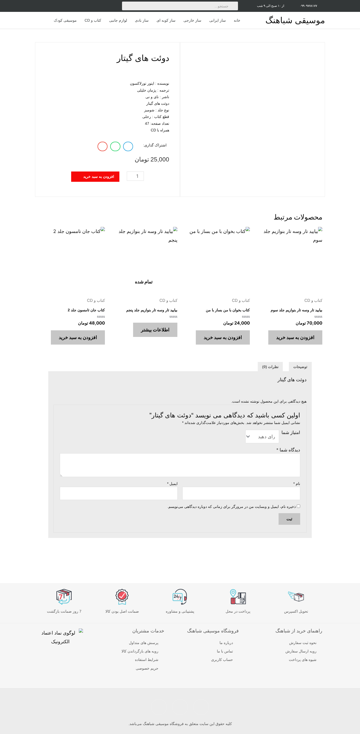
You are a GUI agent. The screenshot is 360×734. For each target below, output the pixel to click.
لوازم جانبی (118, 20)
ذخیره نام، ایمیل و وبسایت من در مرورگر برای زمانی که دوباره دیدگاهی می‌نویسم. (231, 506)
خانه (237, 20)
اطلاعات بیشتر (155, 329)
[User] (67, 6)
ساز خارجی (192, 20)
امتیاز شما (290, 432)
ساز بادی (142, 20)
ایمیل (172, 484)
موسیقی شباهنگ (295, 20)
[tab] (300, 366)
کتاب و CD (93, 20)
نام (296, 484)
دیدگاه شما (288, 449)
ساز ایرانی (217, 20)
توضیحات (300, 367)
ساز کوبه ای (166, 20)
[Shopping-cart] (55, 6)
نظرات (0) (270, 367)
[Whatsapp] (103, 6)
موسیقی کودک (65, 20)
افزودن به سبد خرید (295, 337)
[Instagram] (79, 6)
